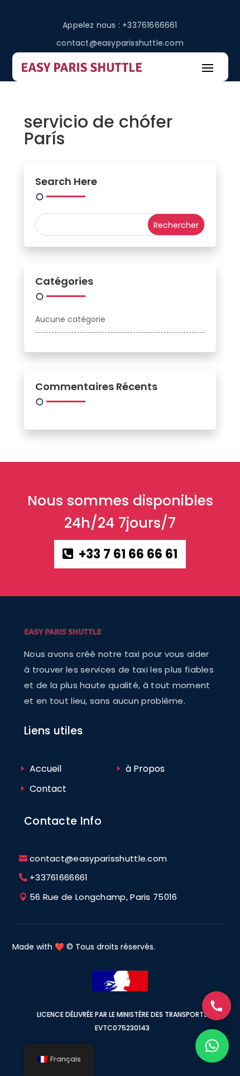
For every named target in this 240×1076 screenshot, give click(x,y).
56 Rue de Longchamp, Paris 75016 (103, 897)
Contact (48, 788)
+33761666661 (59, 877)
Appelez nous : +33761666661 (120, 25)
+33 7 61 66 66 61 (128, 554)
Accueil (45, 768)
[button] (212, 1046)
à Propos (145, 768)
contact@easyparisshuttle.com (120, 42)
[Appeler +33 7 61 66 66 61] (216, 1005)
